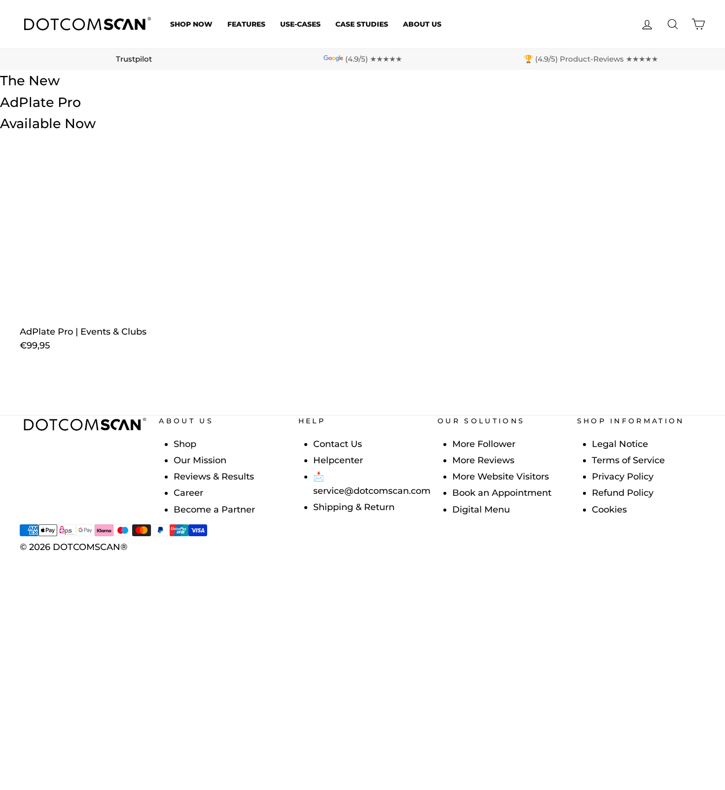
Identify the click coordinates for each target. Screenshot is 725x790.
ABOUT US (422, 24)
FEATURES (246, 24)
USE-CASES (300, 24)
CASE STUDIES (361, 24)
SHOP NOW (191, 24)
